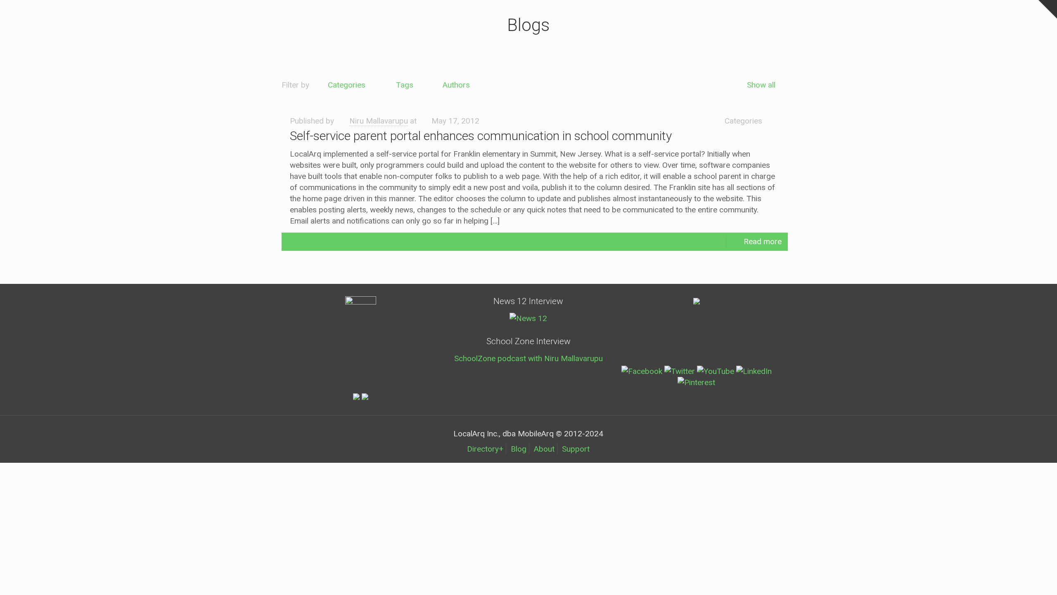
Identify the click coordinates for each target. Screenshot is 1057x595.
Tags (404, 85)
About (544, 449)
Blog (518, 449)
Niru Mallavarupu (378, 121)
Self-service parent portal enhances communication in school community (481, 136)
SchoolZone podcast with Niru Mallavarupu (528, 358)
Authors (456, 85)
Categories (346, 85)
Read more (763, 241)
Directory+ (485, 449)
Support (576, 449)
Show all (761, 85)
